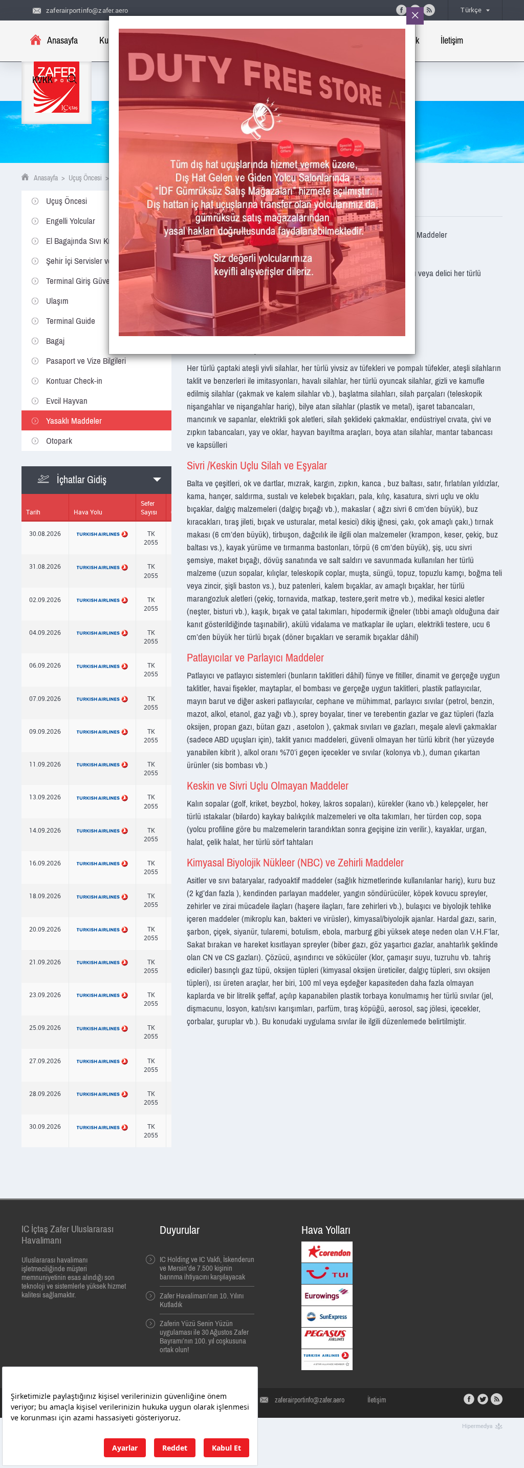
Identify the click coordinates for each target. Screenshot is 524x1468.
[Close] (415, 16)
